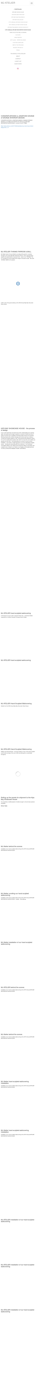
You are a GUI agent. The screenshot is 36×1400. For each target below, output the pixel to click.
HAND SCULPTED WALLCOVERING (18, 32)
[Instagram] (18, 68)
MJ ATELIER (8, 2)
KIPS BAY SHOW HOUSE (18, 12)
